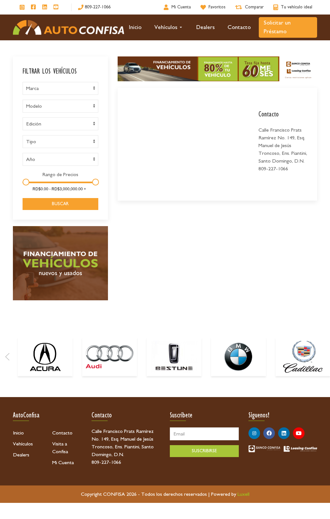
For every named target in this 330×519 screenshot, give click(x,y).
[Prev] (7, 356)
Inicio (135, 27)
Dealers (205, 27)
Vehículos (165, 27)
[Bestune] (174, 357)
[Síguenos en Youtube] (55, 7)
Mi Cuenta (63, 462)
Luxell (243, 494)
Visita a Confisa (60, 447)
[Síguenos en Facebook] (33, 7)
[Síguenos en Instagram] (22, 7)
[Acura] (45, 357)
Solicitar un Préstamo (277, 27)
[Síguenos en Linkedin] (44, 7)
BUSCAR (60, 204)
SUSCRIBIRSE (204, 451)
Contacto (239, 27)
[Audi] (109, 357)
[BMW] (238, 357)
